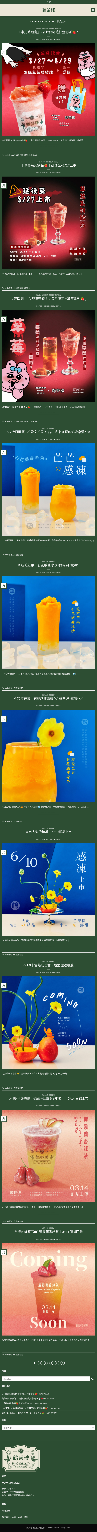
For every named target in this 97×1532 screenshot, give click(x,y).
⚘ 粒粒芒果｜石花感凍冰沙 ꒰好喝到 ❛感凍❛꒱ (48, 565)
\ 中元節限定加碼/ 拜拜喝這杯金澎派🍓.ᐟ (48, 32)
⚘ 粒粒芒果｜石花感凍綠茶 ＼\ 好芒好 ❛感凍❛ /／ (48, 698)
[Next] (62, 1363)
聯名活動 (58, 28)
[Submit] (92, 1378)
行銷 (20, 1517)
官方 (14, 1517)
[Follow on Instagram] (50, 2)
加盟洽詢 (6, 1511)
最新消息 (45, 28)
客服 (26, 1517)
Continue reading (48, 146)
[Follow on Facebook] (47, 2)
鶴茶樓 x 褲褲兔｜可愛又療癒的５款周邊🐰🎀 (22, 1398)
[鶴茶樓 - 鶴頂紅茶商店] (48, 10)
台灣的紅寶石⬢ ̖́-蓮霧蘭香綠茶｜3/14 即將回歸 (48, 1232)
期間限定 (52, 28)
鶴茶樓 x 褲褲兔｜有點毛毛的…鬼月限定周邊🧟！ (24, 1413)
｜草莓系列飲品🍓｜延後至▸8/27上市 (48, 165)
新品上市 (39, 28)
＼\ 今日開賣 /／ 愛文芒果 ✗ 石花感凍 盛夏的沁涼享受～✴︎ (48, 432)
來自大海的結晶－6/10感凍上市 (48, 832)
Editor (58, 39)
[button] (93, 10)
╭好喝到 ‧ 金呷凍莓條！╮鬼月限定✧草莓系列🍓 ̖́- (48, 299)
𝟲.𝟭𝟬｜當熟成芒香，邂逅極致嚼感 (48, 965)
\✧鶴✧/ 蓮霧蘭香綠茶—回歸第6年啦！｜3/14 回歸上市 (49, 1098)
